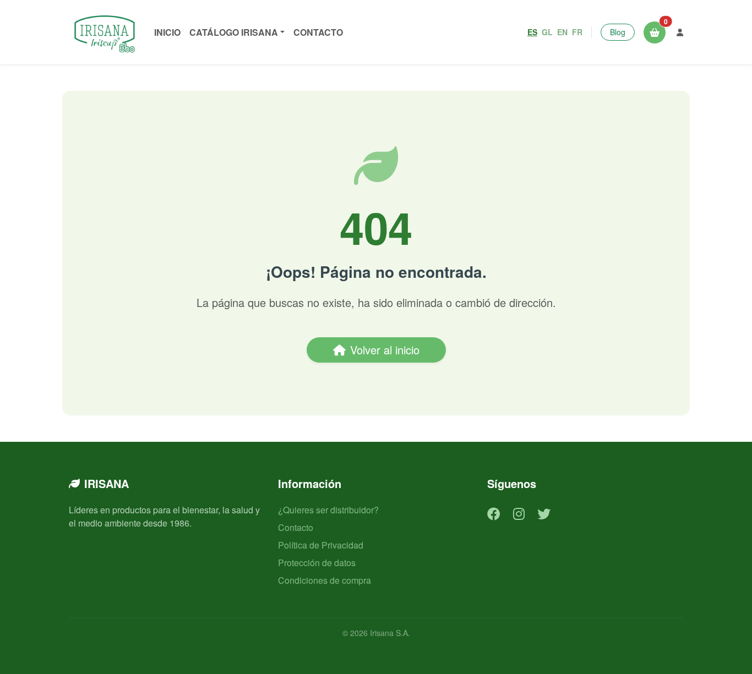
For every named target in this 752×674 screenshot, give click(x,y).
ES (532, 31)
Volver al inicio (384, 350)
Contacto (318, 32)
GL (547, 31)
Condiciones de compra (324, 580)
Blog (617, 31)
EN (562, 31)
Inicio (167, 32)
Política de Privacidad (320, 545)
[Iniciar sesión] (680, 32)
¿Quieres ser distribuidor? (328, 509)
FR (577, 31)
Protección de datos (317, 562)
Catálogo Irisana (233, 32)
